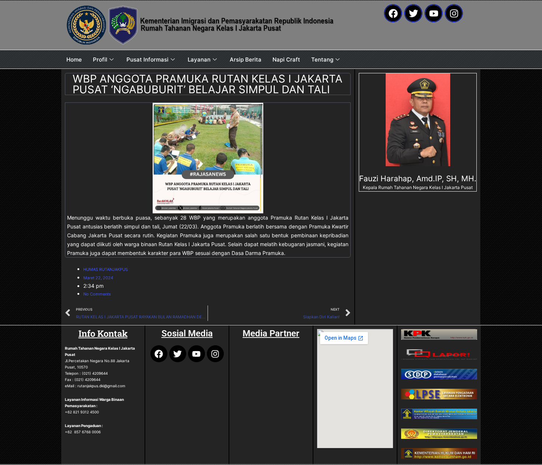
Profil (100, 59)
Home (74, 59)
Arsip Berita (245, 59)
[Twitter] (413, 13)
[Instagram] (454, 13)
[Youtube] (433, 13)
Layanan (199, 59)
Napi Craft (286, 59)
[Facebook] (393, 13)
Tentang (322, 59)
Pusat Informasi (147, 59)
